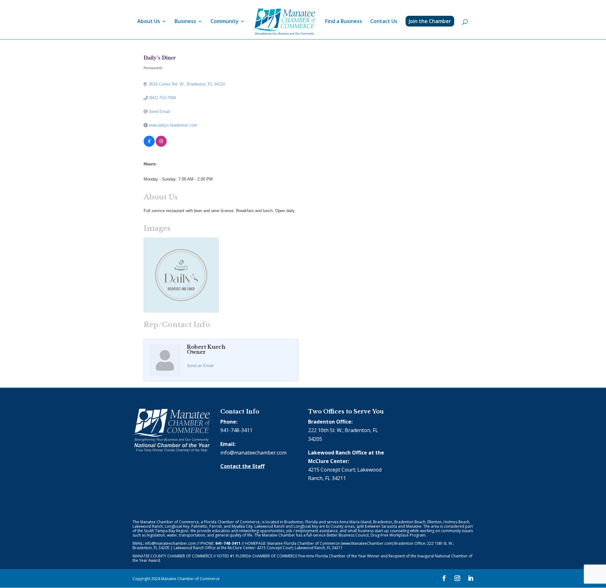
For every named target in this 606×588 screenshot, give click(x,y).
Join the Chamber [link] (430, 21)
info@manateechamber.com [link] (253, 452)
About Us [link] (148, 22)
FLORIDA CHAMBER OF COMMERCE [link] (266, 556)
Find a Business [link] (343, 22)
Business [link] (185, 22)
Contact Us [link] (383, 22)
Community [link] (225, 22)
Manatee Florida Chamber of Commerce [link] (303, 543)
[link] (284, 22)
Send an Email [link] (200, 365)
